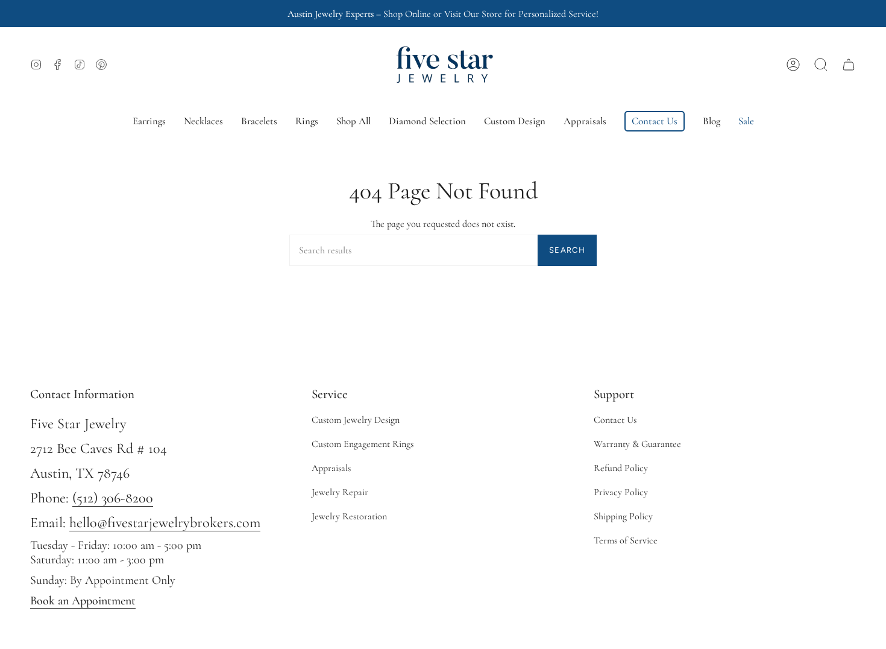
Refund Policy (621, 468)
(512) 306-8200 (112, 498)
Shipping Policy (623, 516)
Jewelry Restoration (349, 516)
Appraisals (331, 468)
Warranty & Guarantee (637, 444)
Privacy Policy (621, 492)
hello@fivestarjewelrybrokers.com (164, 522)
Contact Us (615, 420)
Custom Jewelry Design (356, 420)
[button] (821, 64)
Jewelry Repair (340, 492)
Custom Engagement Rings (362, 444)
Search (567, 250)
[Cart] (848, 64)
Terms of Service (626, 540)
